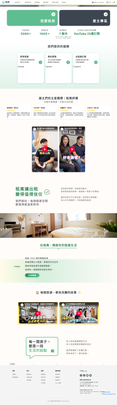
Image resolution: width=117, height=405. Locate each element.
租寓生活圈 (55, 2)
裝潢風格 (37, 2)
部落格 (64, 2)
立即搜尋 (32, 275)
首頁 (13, 371)
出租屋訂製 (28, 2)
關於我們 (45, 2)
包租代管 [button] (17, 2)
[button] (57, 5)
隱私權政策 (15, 377)
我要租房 (43, 374)
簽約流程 (43, 377)
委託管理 (29, 374)
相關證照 (57, 377)
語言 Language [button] (98, 2)
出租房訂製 (29, 377)
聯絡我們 (57, 380)
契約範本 (43, 380)
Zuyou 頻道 (58, 383)
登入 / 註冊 (110, 2)
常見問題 (29, 380)
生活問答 (43, 383)
